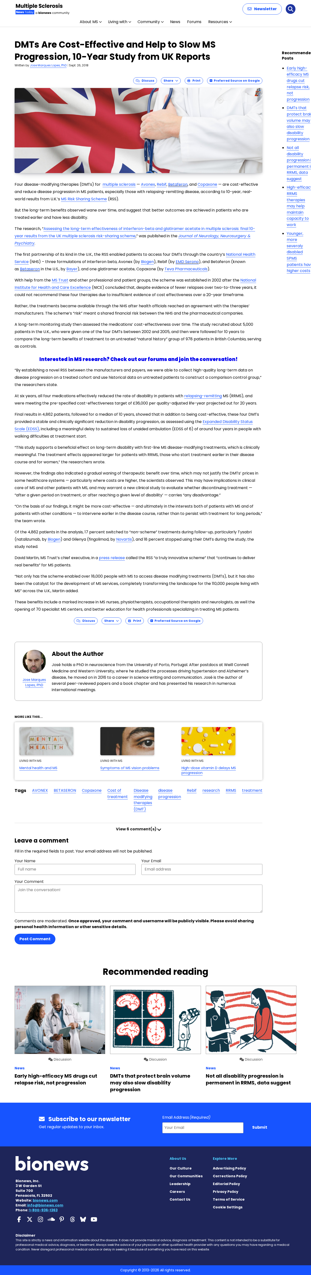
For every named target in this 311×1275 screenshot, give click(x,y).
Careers (177, 1191)
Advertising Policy (229, 1168)
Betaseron (30, 269)
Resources (218, 22)
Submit (259, 1127)
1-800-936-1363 (43, 1210)
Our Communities (186, 1176)
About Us (178, 1158)
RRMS (231, 790)
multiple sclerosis (119, 184)
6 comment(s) (136, 829)
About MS (89, 22)
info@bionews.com (45, 1205)
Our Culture (181, 1168)
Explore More (225, 1158)
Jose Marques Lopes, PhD (48, 65)
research (211, 790)
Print (195, 81)
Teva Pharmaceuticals (185, 269)
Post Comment (35, 939)
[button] (262, 9)
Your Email (151, 861)
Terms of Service (229, 1199)
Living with (117, 22)
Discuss (146, 81)
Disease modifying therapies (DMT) (143, 800)
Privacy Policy (225, 1191)
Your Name (25, 861)
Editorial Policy (226, 1183)
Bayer (72, 269)
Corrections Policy (230, 1176)
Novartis (124, 539)
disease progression (169, 794)
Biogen (147, 261)
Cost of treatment (117, 794)
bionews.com (45, 1200)
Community (149, 22)
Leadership (180, 1183)
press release (112, 558)
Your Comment (29, 881)
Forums (194, 22)
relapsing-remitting (203, 396)
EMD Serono (187, 261)
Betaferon (178, 184)
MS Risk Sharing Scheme (84, 199)
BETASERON (65, 790)
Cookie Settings (227, 1207)
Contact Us (180, 1199)
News (175, 22)
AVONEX (40, 790)
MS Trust (60, 280)
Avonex (148, 184)
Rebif (161, 184)
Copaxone (207, 184)
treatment (252, 790)
